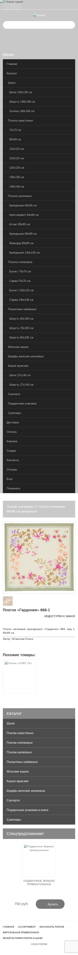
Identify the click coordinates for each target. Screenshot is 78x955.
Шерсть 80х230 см (21, 337)
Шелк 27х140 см (19, 375)
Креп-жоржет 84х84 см (24, 214)
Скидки (11, 450)
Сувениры (14, 412)
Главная (12, 63)
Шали (11, 82)
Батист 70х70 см (20, 271)
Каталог (12, 73)
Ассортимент (27, 927)
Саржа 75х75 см (19, 280)
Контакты (13, 460)
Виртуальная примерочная (21, 932)
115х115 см (16, 158)
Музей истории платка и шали (22, 938)
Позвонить (13, 488)
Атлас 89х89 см (19, 224)
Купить (50, 904)
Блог (10, 479)
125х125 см (16, 167)
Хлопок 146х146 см (21, 111)
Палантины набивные (22, 309)
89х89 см (15, 139)
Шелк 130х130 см (20, 92)
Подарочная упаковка (22, 403)
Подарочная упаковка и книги (27, 810)
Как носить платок (52, 927)
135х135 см (16, 177)
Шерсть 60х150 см (21, 318)
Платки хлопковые (20, 262)
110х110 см (16, 148)
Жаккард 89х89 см (21, 243)
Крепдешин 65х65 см (23, 205)
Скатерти (14, 394)
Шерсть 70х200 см (21, 328)
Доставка (13, 422)
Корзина (12, 441)
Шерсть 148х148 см (22, 101)
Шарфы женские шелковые (26, 356)
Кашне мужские (18, 365)
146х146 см (16, 186)
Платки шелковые (20, 196)
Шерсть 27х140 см (21, 384)
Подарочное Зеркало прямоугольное (39, 882)
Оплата (11, 431)
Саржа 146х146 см (21, 299)
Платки (42, 944)
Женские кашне (18, 346)
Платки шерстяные (20, 120)
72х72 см (15, 129)
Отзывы (12, 469)
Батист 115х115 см (21, 290)
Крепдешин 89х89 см (23, 233)
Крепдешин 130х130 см (24, 252)
